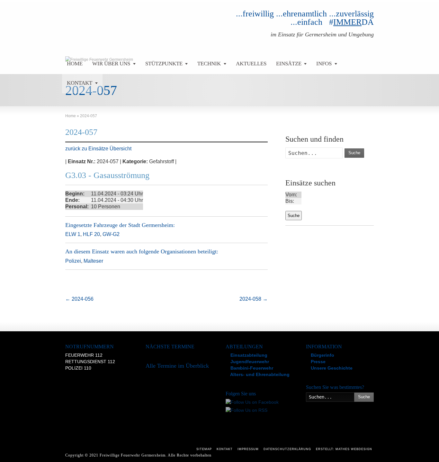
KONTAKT (79, 83)
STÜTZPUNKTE (164, 64)
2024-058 (253, 299)
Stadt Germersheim (150, 225)
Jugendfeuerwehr (249, 361)
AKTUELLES (251, 64)
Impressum (248, 449)
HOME (75, 64)
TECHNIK (209, 64)
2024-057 (81, 132)
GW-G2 (111, 234)
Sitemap (204, 449)
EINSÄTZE (288, 64)
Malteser (93, 261)
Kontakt (225, 449)
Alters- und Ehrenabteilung (259, 374)
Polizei (73, 261)
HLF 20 (91, 234)
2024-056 (79, 299)
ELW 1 (72, 234)
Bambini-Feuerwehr (251, 368)
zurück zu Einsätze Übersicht (98, 148)
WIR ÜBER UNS (111, 64)
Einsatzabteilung (248, 355)
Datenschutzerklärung (287, 449)
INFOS (324, 64)
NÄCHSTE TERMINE (170, 346)
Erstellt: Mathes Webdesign (344, 449)
